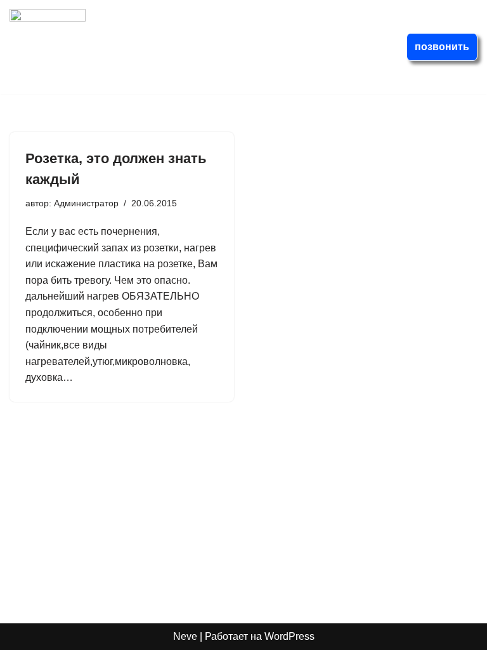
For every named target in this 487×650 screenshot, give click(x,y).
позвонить (442, 46)
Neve (185, 636)
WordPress (289, 636)
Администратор (86, 203)
